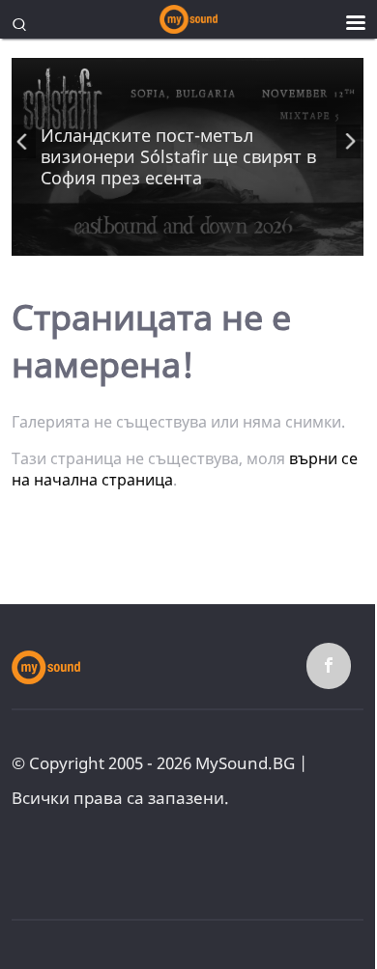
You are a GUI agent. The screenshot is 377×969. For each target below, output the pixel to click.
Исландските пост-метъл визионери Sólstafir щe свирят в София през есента (178, 156)
